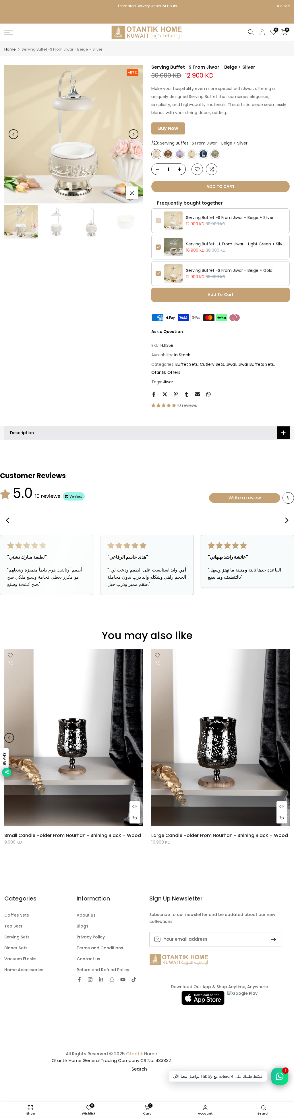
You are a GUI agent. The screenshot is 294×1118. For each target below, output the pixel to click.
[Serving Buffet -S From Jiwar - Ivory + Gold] (168, 154)
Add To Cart (220, 294)
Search (139, 1069)
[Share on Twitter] (164, 394)
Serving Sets (17, 937)
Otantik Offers (165, 372)
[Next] (133, 134)
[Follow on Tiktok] (133, 980)
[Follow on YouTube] (122, 980)
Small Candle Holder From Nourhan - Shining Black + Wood (72, 835)
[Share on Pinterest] (175, 394)
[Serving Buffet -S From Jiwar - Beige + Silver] (156, 154)
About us (86, 915)
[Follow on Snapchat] (112, 980)
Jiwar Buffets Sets (256, 364)
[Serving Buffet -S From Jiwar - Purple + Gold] (180, 154)
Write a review (245, 497)
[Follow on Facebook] (79, 980)
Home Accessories (23, 970)
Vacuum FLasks (20, 959)
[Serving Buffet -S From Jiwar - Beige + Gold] (192, 154)
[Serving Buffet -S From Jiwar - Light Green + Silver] (215, 154)
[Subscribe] (271, 939)
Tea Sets (13, 926)
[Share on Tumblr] (186, 394)
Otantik (134, 1054)
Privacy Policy (91, 937)
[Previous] (13, 134)
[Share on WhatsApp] (208, 394)
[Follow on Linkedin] (101, 980)
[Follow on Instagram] (90, 980)
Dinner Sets (16, 948)
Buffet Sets (186, 364)
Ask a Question (167, 331)
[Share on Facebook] (153, 394)
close (12, 6)
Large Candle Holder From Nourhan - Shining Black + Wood (219, 835)
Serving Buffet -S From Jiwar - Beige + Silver (230, 217)
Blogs (82, 926)
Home (10, 49)
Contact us (88, 959)
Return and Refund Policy (103, 970)
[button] (164, 405)
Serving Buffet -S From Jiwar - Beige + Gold (229, 270)
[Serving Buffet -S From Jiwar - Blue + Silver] (203, 154)
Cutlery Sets (212, 364)
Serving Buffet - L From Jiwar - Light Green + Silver (235, 244)
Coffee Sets (16, 915)
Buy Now (168, 128)
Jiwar (231, 364)
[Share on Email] (197, 394)
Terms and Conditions (100, 948)
